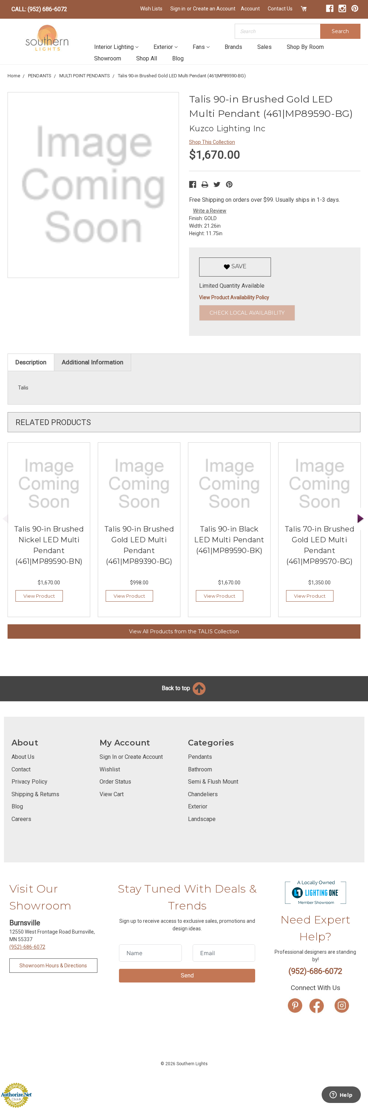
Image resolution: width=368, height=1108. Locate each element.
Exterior (163, 47)
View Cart (112, 794)
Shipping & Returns (35, 794)
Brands (233, 47)
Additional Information (92, 362)
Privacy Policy (29, 781)
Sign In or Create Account (131, 756)
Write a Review (209, 211)
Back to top (177, 688)
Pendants (200, 756)
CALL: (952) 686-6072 (39, 9)
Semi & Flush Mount (213, 781)
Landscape (202, 819)
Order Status (115, 781)
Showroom (107, 58)
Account (250, 9)
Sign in (177, 9)
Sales (264, 47)
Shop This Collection (212, 142)
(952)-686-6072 (27, 947)
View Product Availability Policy (234, 297)
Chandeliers (203, 794)
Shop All (146, 58)
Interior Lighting (114, 47)
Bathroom (200, 769)
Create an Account (214, 9)
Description (30, 362)
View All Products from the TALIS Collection (184, 631)
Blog (178, 58)
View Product (39, 596)
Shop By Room (305, 47)
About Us (23, 756)
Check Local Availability (247, 313)
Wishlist (110, 769)
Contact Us (280, 9)
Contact (21, 769)
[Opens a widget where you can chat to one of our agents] (341, 1095)
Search (340, 31)
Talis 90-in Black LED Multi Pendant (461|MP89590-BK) (229, 540)
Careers (21, 819)
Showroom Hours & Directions (53, 965)
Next (361, 519)
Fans (199, 47)
